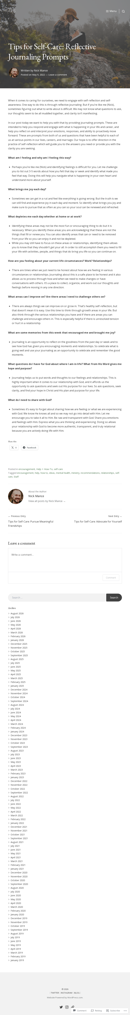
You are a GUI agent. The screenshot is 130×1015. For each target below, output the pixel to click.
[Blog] (72, 1007)
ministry (75, 472)
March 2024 (17, 723)
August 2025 (17, 659)
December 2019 (19, 918)
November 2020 (19, 876)
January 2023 (17, 777)
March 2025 (17, 678)
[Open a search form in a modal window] (122, 11)
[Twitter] (61, 1007)
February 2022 (18, 819)
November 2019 (19, 922)
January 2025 (17, 685)
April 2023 (16, 765)
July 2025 (15, 662)
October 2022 (18, 788)
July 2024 (15, 708)
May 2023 (16, 761)
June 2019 (16, 941)
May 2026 (16, 624)
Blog (77, 993)
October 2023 (18, 742)
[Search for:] (57, 597)
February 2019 (18, 956)
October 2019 (18, 925)
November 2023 (19, 739)
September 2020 (19, 884)
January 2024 (17, 731)
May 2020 (16, 899)
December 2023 (19, 735)
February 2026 (18, 636)
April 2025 (16, 674)
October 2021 (18, 834)
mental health (63, 472)
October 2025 (18, 651)
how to (44, 472)
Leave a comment (57, 74)
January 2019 (17, 960)
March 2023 (17, 769)
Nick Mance (41, 70)
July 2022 (15, 800)
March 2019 (17, 952)
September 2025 (19, 655)
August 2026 (17, 613)
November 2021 (19, 830)
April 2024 (16, 720)
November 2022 (19, 784)
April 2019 (16, 948)
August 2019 (17, 933)
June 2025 (16, 666)
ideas (52, 472)
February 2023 (18, 773)
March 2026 (17, 632)
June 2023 (16, 758)
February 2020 (18, 910)
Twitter (55, 993)
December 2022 (19, 781)
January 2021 (17, 868)
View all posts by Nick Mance (45, 501)
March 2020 (17, 906)
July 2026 (15, 617)
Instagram (66, 993)
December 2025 (19, 643)
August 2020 (17, 887)
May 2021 (16, 853)
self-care (58, 469)
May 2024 (16, 716)
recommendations (90, 472)
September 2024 (19, 701)
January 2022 (17, 822)
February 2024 (18, 727)
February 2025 (18, 682)
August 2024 (17, 704)
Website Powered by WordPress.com (65, 997)
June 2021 (16, 849)
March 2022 (17, 815)
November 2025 (19, 647)
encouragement (27, 469)
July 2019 (15, 937)
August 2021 (17, 842)
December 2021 (19, 826)
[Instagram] (67, 1007)
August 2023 (17, 750)
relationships (107, 472)
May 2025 (16, 670)
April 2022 (16, 811)
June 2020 (16, 895)
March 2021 (17, 861)
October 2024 (18, 697)
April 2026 (16, 628)
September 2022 (19, 792)
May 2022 (16, 807)
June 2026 (16, 620)
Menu (113, 11)
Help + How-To (44, 469)
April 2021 (16, 857)
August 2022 (17, 796)
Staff (16, 476)
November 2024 (19, 693)
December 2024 (19, 689)
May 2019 (16, 945)
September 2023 (19, 746)
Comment (111, 577)
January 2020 (17, 914)
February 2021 (18, 864)
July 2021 (15, 845)
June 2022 (16, 803)
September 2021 (19, 838)
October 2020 (18, 880)
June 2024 (16, 712)
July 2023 (15, 754)
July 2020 (15, 891)
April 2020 (16, 903)
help (37, 472)
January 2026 (17, 640)
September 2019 (19, 929)
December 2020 (19, 872)
